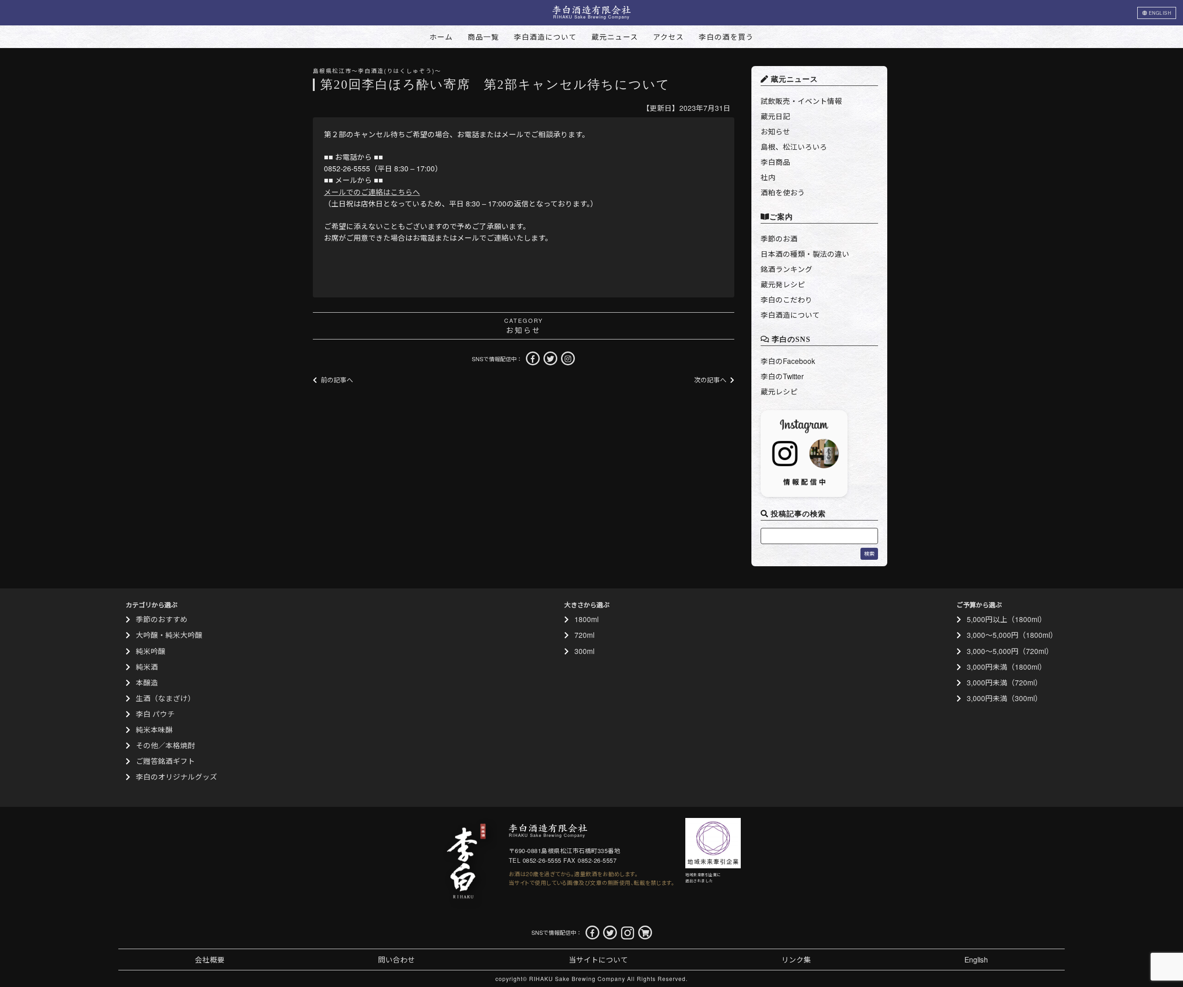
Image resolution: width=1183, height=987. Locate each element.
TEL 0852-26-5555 (535, 860)
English (976, 959)
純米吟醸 (150, 651)
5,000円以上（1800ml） (1006, 619)
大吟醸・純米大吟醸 (169, 635)
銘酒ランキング (786, 269)
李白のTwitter (782, 376)
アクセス (668, 36)
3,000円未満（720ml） (1004, 682)
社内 (768, 177)
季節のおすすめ (162, 619)
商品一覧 (483, 36)
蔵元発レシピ (783, 284)
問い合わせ (396, 959)
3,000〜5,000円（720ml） (1010, 651)
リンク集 (796, 959)
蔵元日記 (775, 116)
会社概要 (210, 959)
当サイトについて (598, 959)
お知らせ (523, 330)
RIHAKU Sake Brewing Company (577, 978)
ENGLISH (1159, 13)
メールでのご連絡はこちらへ (372, 192)
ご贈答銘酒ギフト (165, 761)
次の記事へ (710, 379)
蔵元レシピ (779, 391)
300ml (584, 651)
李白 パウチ (155, 713)
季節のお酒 (779, 238)
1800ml (586, 619)
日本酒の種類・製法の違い (805, 253)
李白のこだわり (786, 299)
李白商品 (775, 162)
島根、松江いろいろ (794, 146)
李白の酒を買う (726, 36)
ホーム (441, 36)
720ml (584, 635)
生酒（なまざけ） (165, 698)
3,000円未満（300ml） (1004, 698)
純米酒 (147, 666)
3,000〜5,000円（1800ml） (1012, 635)
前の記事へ (337, 379)
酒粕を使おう (783, 192)
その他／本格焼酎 (165, 745)
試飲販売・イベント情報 (801, 101)
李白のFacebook (788, 361)
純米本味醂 (154, 729)
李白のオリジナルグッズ (176, 776)
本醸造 (147, 682)
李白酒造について (545, 36)
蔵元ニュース (615, 36)
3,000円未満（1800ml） (1006, 666)
